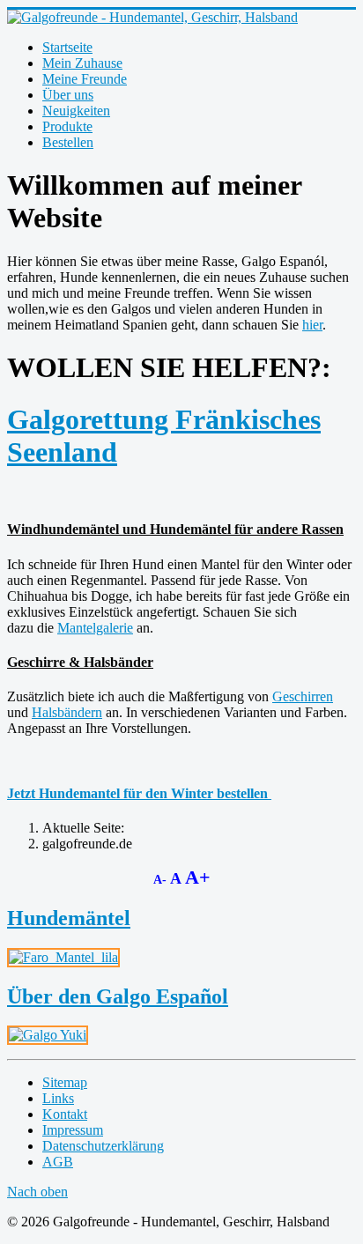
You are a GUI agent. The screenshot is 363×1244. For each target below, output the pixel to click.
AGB (57, 1161)
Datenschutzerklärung (103, 1145)
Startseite (67, 47)
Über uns (67, 94)
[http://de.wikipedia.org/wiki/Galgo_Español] (47, 1034)
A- (161, 879)
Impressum (72, 1129)
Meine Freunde (84, 78)
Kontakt (64, 1114)
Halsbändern (67, 712)
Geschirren (302, 696)
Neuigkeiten (76, 110)
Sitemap (64, 1082)
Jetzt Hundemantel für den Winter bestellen (137, 793)
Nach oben (37, 1191)
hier (312, 324)
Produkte (67, 126)
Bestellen (67, 142)
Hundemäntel (68, 918)
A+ (198, 877)
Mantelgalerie (95, 627)
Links (58, 1098)
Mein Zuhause (82, 63)
